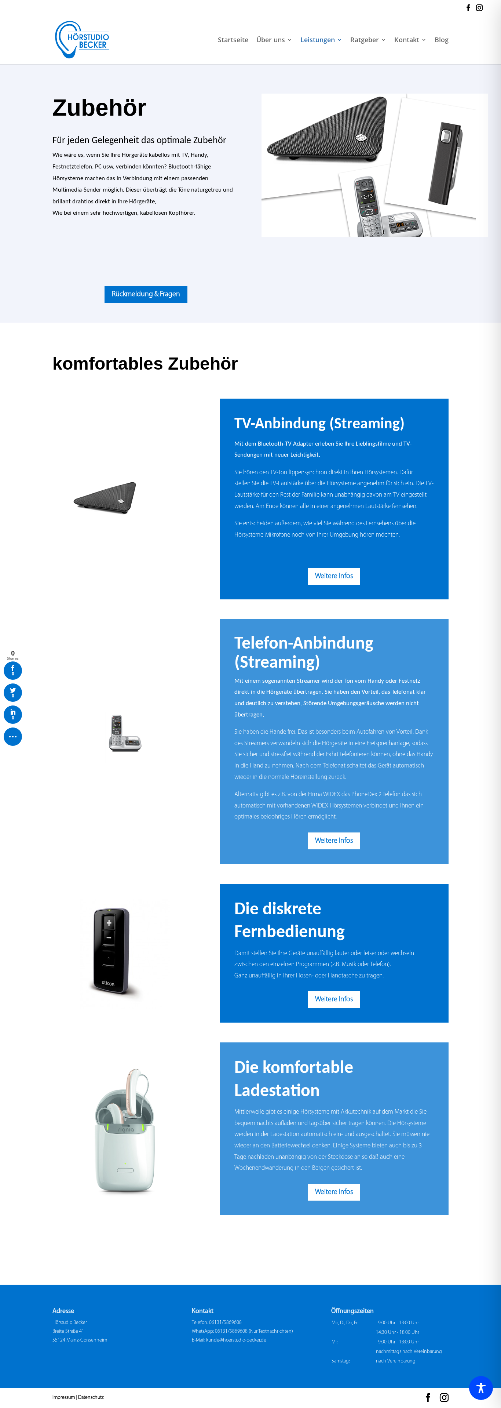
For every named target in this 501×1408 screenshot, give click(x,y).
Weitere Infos (334, 576)
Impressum (63, 1397)
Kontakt (406, 40)
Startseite (233, 40)
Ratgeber (364, 40)
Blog (442, 40)
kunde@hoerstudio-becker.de (236, 1340)
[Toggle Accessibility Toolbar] (481, 1388)
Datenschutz (91, 1397)
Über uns (270, 40)
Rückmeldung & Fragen (146, 294)
